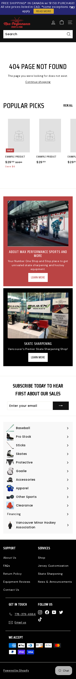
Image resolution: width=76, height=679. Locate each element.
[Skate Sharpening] (38, 315)
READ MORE (43, 11)
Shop (41, 557)
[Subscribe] (61, 406)
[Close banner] (72, 7)
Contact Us (11, 589)
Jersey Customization (53, 565)
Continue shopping (38, 82)
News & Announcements (55, 581)
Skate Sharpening (50, 573)
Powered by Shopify (16, 670)
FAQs (6, 565)
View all (68, 105)
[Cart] (61, 22)
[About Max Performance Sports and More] (38, 223)
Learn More (38, 277)
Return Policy (12, 573)
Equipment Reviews (16, 581)
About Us (9, 557)
